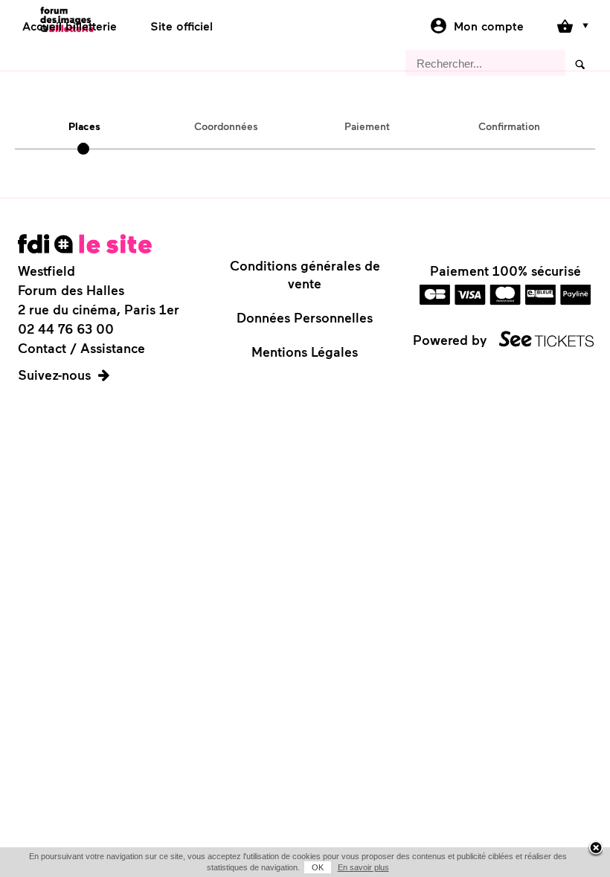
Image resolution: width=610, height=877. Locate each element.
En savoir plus (363, 867)
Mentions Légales (304, 351)
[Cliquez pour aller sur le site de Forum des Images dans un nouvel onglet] (85, 243)
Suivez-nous (54, 374)
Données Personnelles (305, 317)
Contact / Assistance (81, 348)
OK (318, 867)
